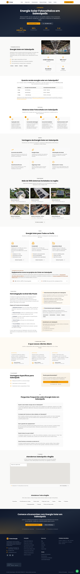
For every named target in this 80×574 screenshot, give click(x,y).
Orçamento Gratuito (33, 23)
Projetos (50, 2)
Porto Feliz (71, 540)
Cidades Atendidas (64, 538)
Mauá (60, 501)
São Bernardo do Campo (25, 501)
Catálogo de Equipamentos (29, 552)
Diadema (66, 501)
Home (22, 2)
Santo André (36, 501)
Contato (55, 2)
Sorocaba (60, 540)
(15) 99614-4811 (48, 23)
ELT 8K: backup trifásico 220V (29, 548)
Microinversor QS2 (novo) (28, 546)
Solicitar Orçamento (18, 259)
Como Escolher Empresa (45, 559)
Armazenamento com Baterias (46, 557)
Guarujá (39, 504)
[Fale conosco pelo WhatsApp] (77, 571)
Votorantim (64, 540)
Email (60, 384)
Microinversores (44, 556)
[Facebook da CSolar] (7, 555)
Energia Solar (27, 2)
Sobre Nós (43, 544)
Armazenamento (35, 2)
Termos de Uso (71, 572)
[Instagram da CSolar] (10, 555)
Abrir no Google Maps (63, 485)
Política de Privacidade (63, 572)
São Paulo (63, 543)
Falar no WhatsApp (49, 524)
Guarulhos (15, 501)
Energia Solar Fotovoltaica (46, 554)
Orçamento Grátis (69, 2)
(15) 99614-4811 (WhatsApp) (49, 328)
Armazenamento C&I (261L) (29, 550)
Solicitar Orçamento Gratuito (33, 524)
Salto (68, 540)
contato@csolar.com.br (48, 330)
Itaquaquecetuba (30, 504)
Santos (54, 501)
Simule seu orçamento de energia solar (38, 98)
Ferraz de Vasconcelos (48, 504)
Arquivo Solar (43, 548)
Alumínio (60, 543)
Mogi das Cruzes (45, 501)
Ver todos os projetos (39, 222)
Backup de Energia (43, 2)
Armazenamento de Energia (29, 544)
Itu (66, 540)
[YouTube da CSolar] (13, 555)
